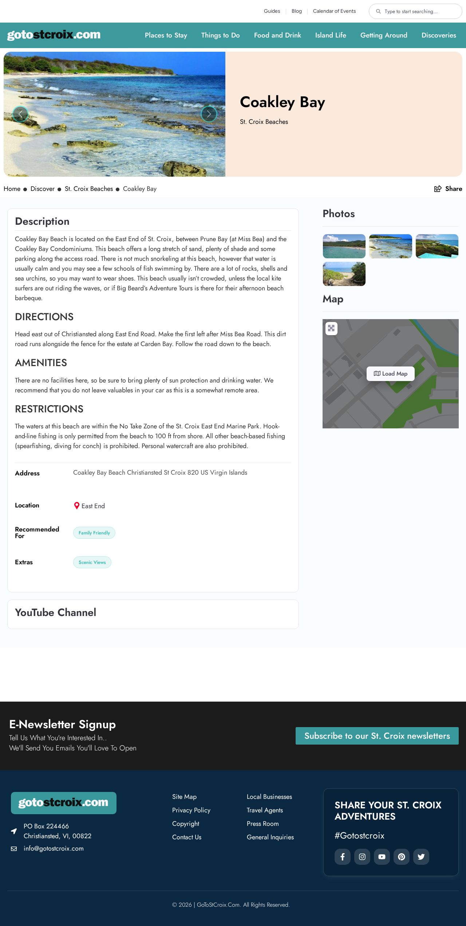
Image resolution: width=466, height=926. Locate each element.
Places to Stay (166, 35)
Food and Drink (277, 35)
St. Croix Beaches (264, 121)
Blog (297, 11)
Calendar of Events (334, 11)
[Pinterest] (402, 857)
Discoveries (439, 35)
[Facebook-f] (343, 857)
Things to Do (220, 35)
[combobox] (415, 11)
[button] (20, 114)
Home (12, 188)
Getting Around (383, 35)
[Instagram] (362, 857)
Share (453, 188)
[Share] (438, 188)
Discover (43, 188)
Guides (272, 11)
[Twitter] (421, 857)
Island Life (330, 35)
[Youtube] (382, 857)
